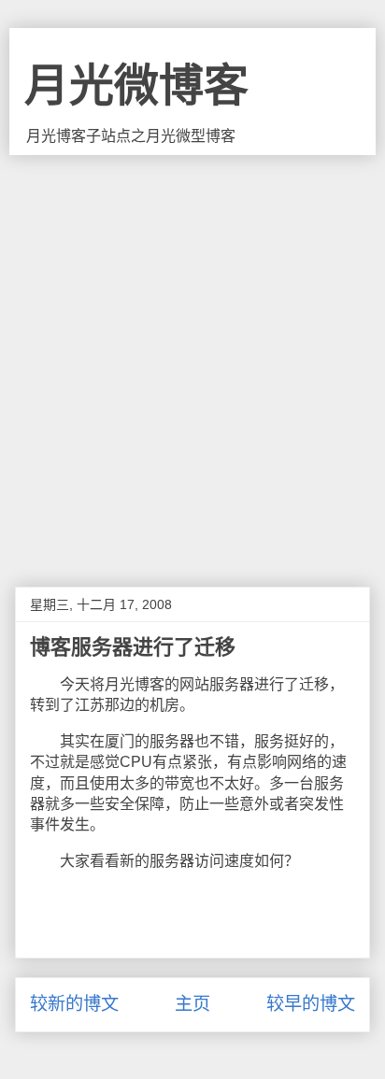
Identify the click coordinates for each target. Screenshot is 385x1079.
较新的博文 (74, 1004)
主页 (192, 1004)
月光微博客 (136, 85)
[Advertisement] (192, 356)
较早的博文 (310, 1004)
